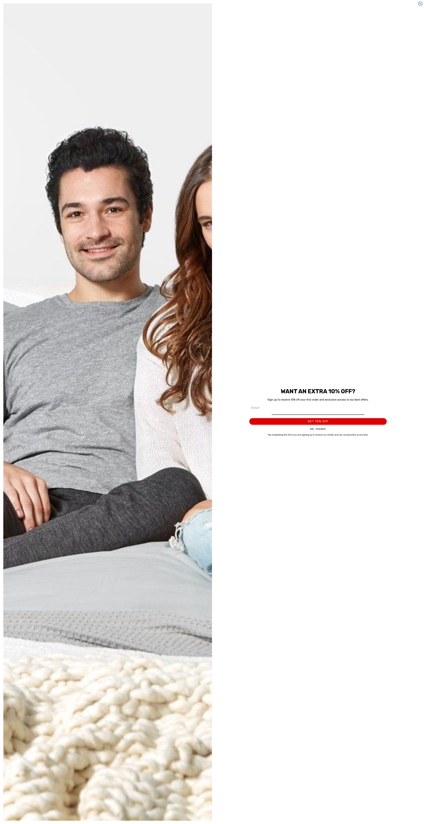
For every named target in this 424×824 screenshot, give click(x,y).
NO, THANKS (318, 429)
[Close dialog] (420, 4)
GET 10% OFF (318, 421)
